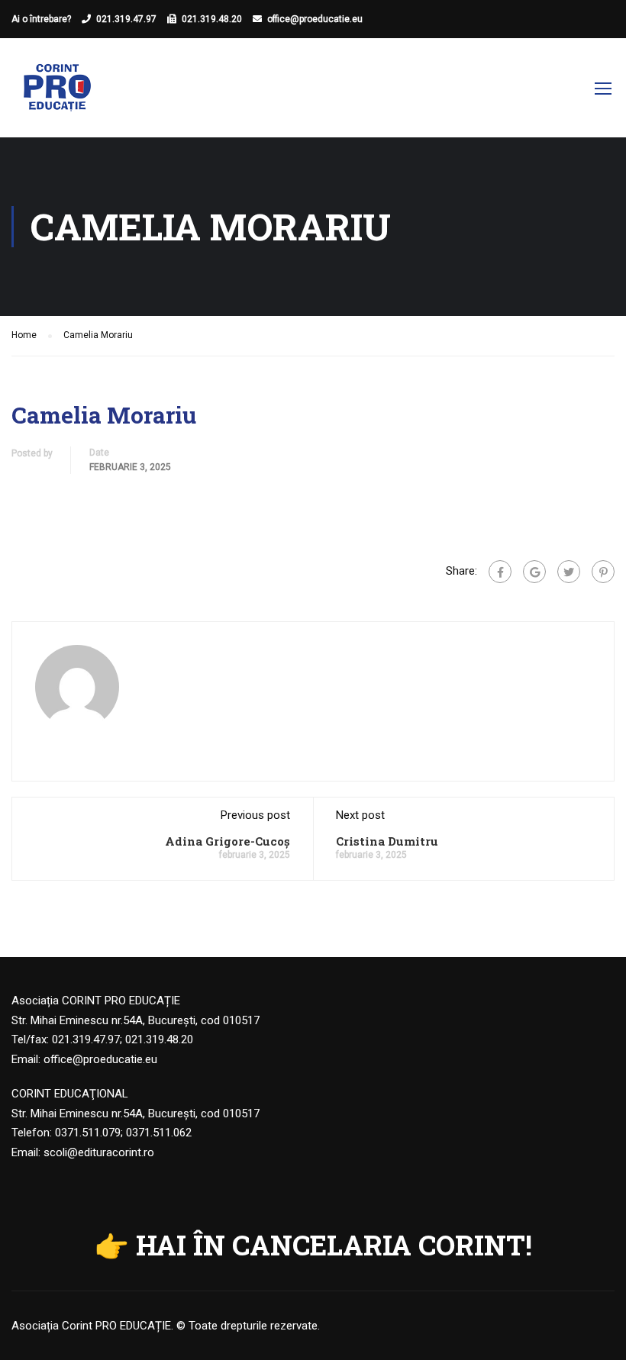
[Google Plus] (534, 571)
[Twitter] (568, 571)
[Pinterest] (603, 571)
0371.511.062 (159, 1132)
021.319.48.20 (212, 19)
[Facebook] (500, 571)
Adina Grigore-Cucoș (227, 841)
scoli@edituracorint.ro (99, 1152)
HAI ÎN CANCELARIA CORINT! (334, 1244)
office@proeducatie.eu (315, 19)
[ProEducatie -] (57, 95)
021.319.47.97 (126, 19)
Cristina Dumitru (387, 841)
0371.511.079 (88, 1132)
